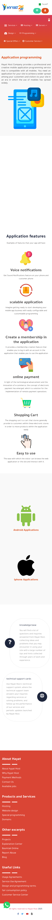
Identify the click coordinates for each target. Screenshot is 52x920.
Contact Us (8, 782)
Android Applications (26, 530)
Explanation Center (12, 844)
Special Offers (12, 41)
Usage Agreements (12, 877)
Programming (28, 33)
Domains (6, 820)
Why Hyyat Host (10, 773)
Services (12, 26)
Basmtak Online (10, 848)
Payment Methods (11, 777)
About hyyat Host (11, 769)
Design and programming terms (19, 886)
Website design (10, 811)
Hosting (6, 806)
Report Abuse (9, 853)
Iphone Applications (26, 580)
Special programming (13, 815)
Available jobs (9, 786)
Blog (4, 857)
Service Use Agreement (14, 882)
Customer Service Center (15, 895)
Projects (6, 839)
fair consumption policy (14, 890)
